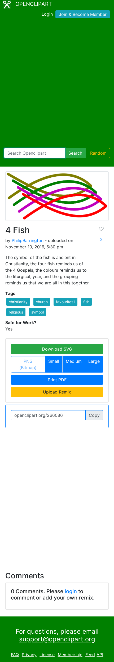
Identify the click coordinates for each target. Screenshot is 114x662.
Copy (94, 415)
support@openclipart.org (57, 639)
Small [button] (53, 361)
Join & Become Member (83, 14)
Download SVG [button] (57, 349)
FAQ (15, 654)
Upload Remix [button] (57, 392)
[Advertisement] (57, 84)
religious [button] (16, 312)
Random (98, 153)
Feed (90, 654)
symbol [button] (37, 312)
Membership (70, 654)
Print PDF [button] (57, 379)
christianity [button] (18, 301)
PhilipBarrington (27, 240)
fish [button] (86, 301)
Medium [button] (74, 361)
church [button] (42, 301)
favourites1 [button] (65, 301)
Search (75, 153)
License (47, 654)
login (71, 591)
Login (47, 14)
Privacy (29, 654)
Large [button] (94, 361)
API (100, 654)
